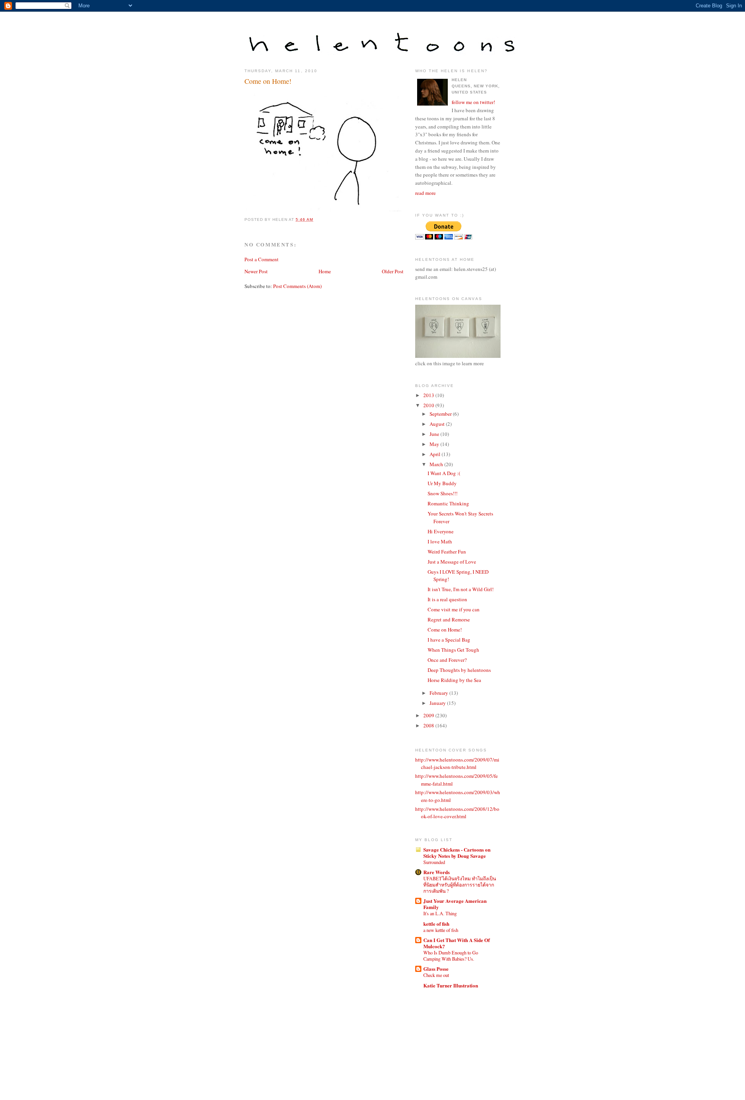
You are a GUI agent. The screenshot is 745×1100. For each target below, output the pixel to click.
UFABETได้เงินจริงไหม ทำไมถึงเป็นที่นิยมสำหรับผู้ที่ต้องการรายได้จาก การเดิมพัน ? (459, 884)
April (436, 454)
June (435, 433)
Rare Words (436, 872)
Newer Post (256, 271)
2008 (429, 725)
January (438, 702)
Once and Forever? (447, 659)
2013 (429, 395)
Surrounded (434, 862)
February (439, 692)
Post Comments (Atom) (297, 286)
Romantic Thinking (448, 503)
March (437, 464)
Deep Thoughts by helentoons (459, 669)
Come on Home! (267, 81)
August (438, 423)
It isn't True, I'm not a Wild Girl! (461, 589)
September (441, 413)
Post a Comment (261, 259)
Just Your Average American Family (455, 904)
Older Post (393, 271)
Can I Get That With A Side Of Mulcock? (456, 943)
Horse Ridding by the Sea (454, 680)
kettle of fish (436, 923)
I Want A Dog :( (444, 473)
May (435, 444)
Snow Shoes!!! (442, 493)
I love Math (440, 541)
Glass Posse (436, 968)
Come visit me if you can (454, 609)
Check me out (436, 975)
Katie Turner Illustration (450, 985)
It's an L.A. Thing (440, 913)
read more (425, 192)
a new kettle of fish (440, 930)
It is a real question (447, 599)
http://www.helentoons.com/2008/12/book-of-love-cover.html (457, 812)
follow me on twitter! (473, 102)
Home (325, 271)
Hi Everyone (441, 531)
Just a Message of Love (452, 561)
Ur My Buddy (442, 483)
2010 (429, 405)
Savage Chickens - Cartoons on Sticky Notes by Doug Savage (456, 852)
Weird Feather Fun (447, 551)
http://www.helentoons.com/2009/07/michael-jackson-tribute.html (457, 763)
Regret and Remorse (449, 619)
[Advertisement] (450, 1037)
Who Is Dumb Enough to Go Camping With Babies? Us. (450, 955)
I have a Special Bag (449, 639)
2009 (429, 715)
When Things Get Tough (453, 649)
